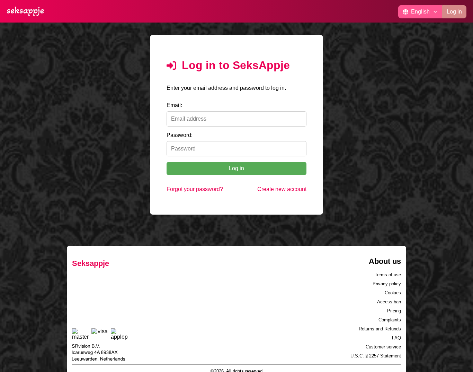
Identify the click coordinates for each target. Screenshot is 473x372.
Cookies (393, 292)
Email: (174, 105)
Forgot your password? (195, 189)
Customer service (383, 346)
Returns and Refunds (380, 328)
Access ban (389, 301)
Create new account (281, 189)
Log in (454, 12)
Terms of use (388, 274)
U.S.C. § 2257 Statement (375, 355)
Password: (180, 135)
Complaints (389, 319)
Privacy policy (387, 283)
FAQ (396, 337)
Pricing (394, 310)
